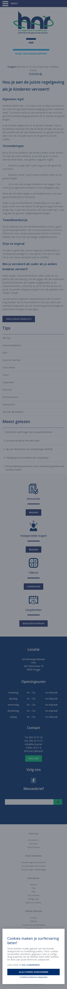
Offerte (33, 921)
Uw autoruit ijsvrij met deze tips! (23, 440)
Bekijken (33, 512)
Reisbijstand (8, 404)
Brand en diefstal (11, 360)
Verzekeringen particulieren (33, 862)
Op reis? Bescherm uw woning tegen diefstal (29, 449)
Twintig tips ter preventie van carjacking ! (27, 457)
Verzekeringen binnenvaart (33, 866)
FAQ (33, 891)
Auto (4, 352)
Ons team (33, 843)
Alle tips (6, 337)
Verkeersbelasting (33, 928)
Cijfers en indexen (33, 902)
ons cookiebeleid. (31, 964)
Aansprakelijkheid (11, 345)
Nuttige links (33, 899)
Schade (33, 917)
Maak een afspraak (33, 623)
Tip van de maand (12, 411)
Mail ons (33, 758)
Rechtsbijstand (10, 397)
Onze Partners (33, 847)
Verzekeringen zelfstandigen (33, 869)
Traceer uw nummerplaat (33, 925)
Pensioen (7, 389)
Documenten (33, 895)
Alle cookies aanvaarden (33, 971)
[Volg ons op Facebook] (33, 780)
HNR (31, 42)
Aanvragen (33, 586)
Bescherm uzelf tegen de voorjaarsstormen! (29, 432)
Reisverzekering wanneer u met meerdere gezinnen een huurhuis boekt (35, 468)
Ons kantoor (33, 840)
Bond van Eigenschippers (31, 53)
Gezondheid (8, 367)
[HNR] (33, 22)
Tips (33, 888)
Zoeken (34, 74)
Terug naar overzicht (19, 318)
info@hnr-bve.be (33, 744)
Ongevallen (8, 382)
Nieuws (33, 884)
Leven (5, 374)
